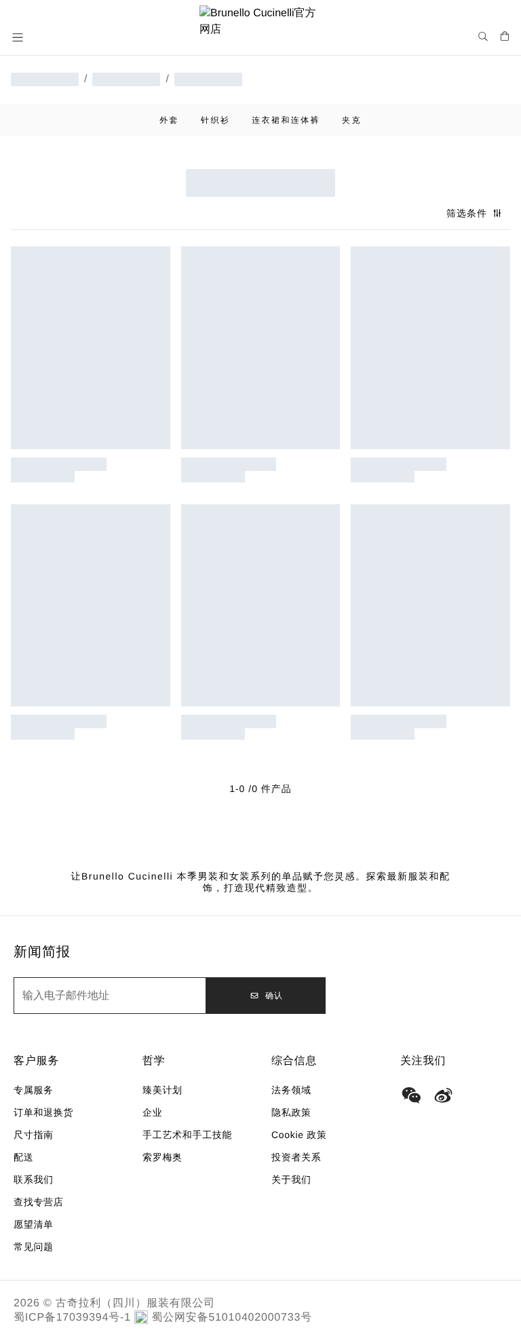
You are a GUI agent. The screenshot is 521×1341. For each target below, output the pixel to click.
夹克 (352, 120)
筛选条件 (466, 213)
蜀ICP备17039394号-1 (72, 1317)
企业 (152, 1112)
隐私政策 (291, 1112)
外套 (169, 120)
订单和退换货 (43, 1112)
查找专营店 (39, 1201)
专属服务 (34, 1089)
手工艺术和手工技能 (187, 1134)
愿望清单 (34, 1224)
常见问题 (34, 1246)
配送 (23, 1157)
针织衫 (215, 120)
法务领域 (291, 1089)
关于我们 (291, 1179)
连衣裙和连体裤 (286, 120)
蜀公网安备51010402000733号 (231, 1317)
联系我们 (34, 1179)
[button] (19, 37)
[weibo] (444, 1095)
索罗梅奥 (162, 1157)
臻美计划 (162, 1089)
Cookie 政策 (299, 1134)
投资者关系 (296, 1157)
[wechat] (411, 1095)
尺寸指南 (34, 1134)
